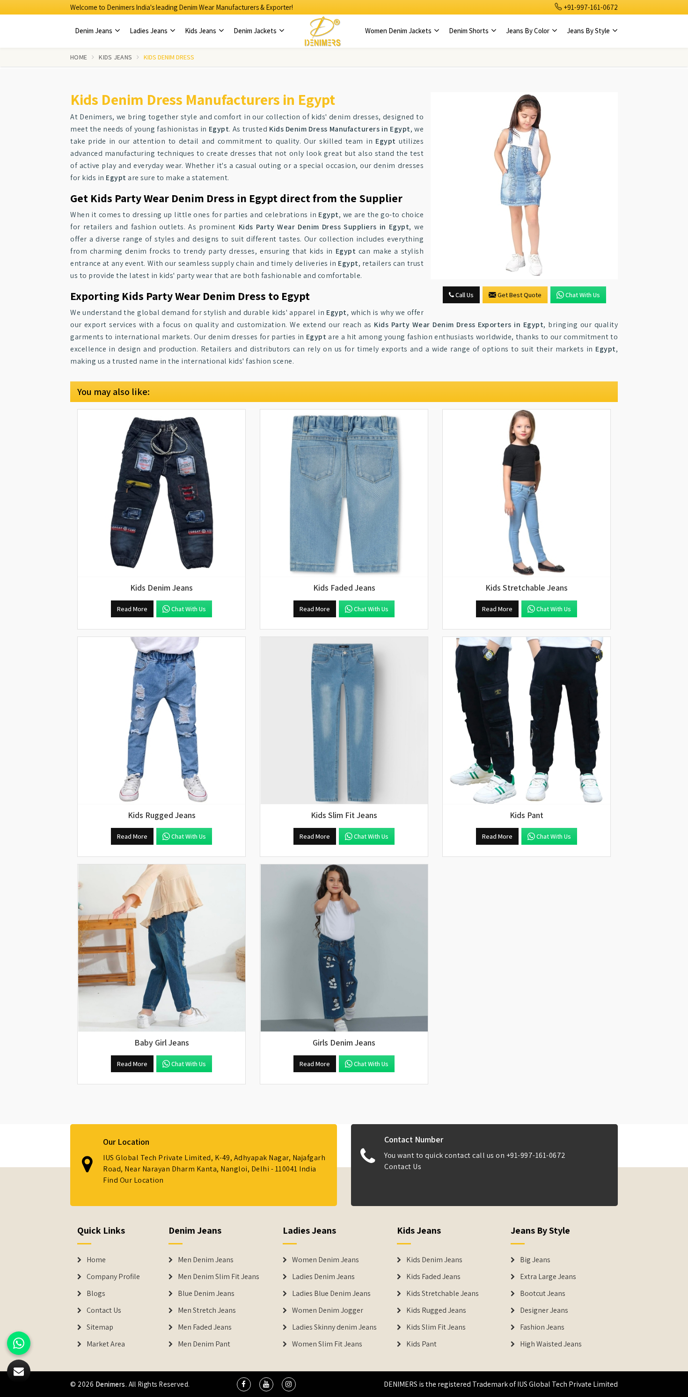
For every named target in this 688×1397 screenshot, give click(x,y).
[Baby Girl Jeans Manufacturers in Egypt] (161, 948)
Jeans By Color (528, 30)
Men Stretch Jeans (207, 1310)
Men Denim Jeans (206, 1260)
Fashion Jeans (542, 1327)
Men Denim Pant (204, 1344)
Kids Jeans (201, 30)
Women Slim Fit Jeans (327, 1344)
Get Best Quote (520, 295)
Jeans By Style (589, 30)
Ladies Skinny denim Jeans (334, 1327)
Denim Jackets (256, 30)
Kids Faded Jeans (433, 1276)
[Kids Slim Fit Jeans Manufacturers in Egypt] (344, 721)
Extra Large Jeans (548, 1276)
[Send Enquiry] (524, 185)
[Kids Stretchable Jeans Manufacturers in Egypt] (526, 493)
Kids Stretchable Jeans (442, 1293)
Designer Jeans (544, 1310)
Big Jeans (535, 1260)
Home (78, 57)
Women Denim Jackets (399, 30)
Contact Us (402, 1166)
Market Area (106, 1344)
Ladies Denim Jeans (323, 1276)
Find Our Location (133, 1180)
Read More (132, 609)
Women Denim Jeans (325, 1260)
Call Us (464, 295)
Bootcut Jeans (542, 1293)
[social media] (244, 1384)
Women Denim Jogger (327, 1310)
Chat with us (582, 295)
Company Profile (113, 1276)
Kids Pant (421, 1344)
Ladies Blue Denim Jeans (331, 1293)
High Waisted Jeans (551, 1344)
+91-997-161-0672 (590, 7)
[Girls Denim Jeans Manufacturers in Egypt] (344, 948)
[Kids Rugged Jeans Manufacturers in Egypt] (161, 721)
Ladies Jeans (149, 30)
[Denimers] (322, 30)
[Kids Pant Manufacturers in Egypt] (526, 721)
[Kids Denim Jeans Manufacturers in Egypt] (161, 493)
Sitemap (100, 1327)
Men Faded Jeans (205, 1327)
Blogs (96, 1293)
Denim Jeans (94, 30)
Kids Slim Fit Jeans (436, 1327)
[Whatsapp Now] (18, 1343)
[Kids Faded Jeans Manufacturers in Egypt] (344, 493)
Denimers (110, 1384)
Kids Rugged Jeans (436, 1310)
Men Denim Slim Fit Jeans (218, 1276)
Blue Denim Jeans (206, 1293)
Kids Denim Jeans (434, 1260)
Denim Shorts (469, 30)
